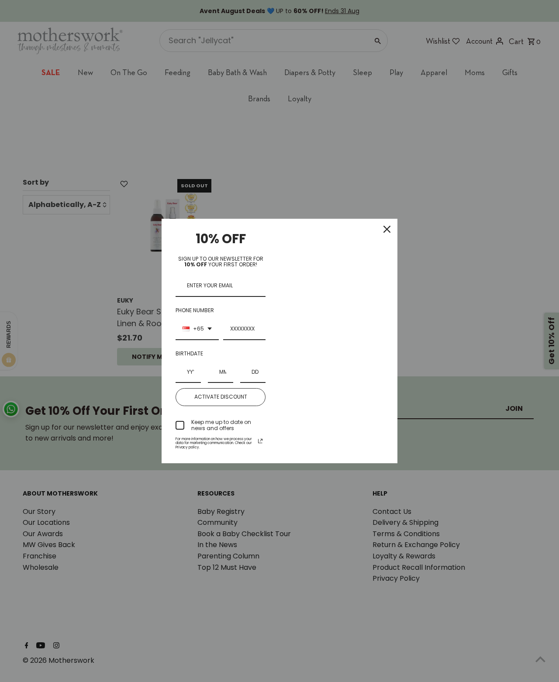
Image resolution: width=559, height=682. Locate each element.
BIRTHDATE (189, 353)
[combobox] (197, 329)
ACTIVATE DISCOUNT (220, 396)
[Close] (386, 229)
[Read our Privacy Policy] (260, 441)
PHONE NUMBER (195, 310)
